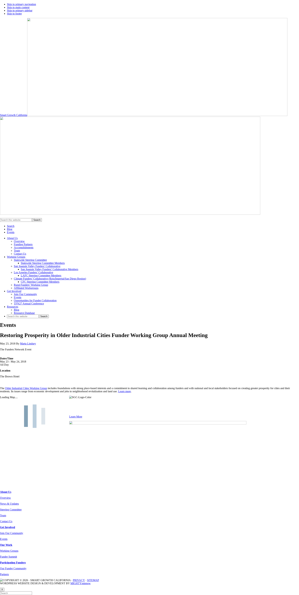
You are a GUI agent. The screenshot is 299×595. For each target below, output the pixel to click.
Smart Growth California (13, 115)
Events (3, 539)
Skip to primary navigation (21, 4)
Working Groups (9, 550)
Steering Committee (11, 509)
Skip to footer (14, 13)
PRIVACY (79, 580)
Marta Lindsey (28, 343)
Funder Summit (8, 556)
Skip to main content (18, 7)
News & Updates (9, 503)
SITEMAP (93, 580)
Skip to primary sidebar (19, 10)
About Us (5, 491)
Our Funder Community (13, 568)
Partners (4, 574)
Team (3, 515)
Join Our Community (11, 533)
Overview (5, 497)
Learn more (124, 391)
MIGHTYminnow (80, 583)
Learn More (75, 416)
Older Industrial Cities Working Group (26, 388)
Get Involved (7, 527)
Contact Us (6, 521)
